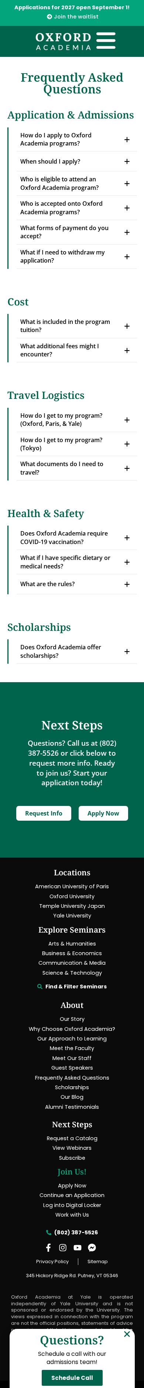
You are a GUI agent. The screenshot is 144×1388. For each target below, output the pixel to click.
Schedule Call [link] (72, 1378)
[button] (127, 1334)
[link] (72, 16)
